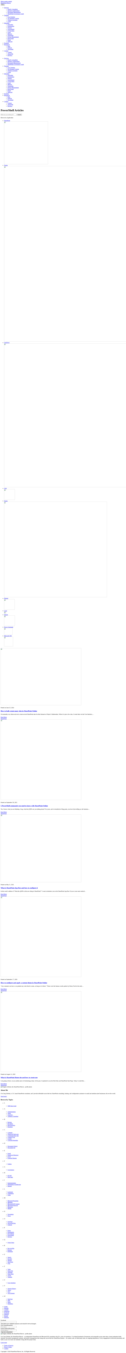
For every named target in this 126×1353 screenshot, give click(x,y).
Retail (9, 40)
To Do (9, 1275)
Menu (2, 4)
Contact (6, 51)
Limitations (11, 1193)
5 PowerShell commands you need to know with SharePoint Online (24, 806)
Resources (7, 44)
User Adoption (12, 1283)
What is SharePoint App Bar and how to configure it (19, 888)
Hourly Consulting (13, 9)
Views (9, 1290)
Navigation (11, 1214)
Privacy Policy (8, 1347)
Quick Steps (11, 1242)
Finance (10, 27)
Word (9, 1302)
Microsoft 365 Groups (14, 1204)
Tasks (9, 1269)
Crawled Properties (13, 1140)
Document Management (14, 12)
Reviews (10, 55)
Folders (10, 1164)
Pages (9, 1230)
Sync (9, 1263)
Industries (6, 23)
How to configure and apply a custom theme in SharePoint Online (24, 983)
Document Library (13, 1146)
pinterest (6, 1314)
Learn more (4, 1342)
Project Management (13, 37)
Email (9, 1153)
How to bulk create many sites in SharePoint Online (19, 711)
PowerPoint (11, 1233)
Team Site (10, 1271)
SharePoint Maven (6, 3)
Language (10, 1192)
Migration (10, 1207)
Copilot (10, 1139)
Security (10, 1259)
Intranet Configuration (14, 10)
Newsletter (10, 49)
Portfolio (6, 43)
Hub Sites (10, 1177)
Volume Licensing (12, 20)
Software (10, 41)
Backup (10, 1122)
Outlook (10, 1225)
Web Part (10, 1299)
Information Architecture (14, 1184)
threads (6, 1316)
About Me (10, 54)
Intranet (10, 1186)
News (9, 1216)
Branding (10, 1127)
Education (10, 24)
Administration (12, 1112)
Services (6, 7)
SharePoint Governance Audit (16, 14)
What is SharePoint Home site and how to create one (19, 1077)
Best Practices (11, 1125)
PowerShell (11, 1235)
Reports (10, 1250)
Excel (9, 1156)
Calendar (10, 1132)
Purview (10, 1237)
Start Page (10, 1262)
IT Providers (11, 31)
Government (11, 29)
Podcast (10, 47)
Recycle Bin (11, 1248)
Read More (4, 717)
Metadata (10, 1202)
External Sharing (12, 1158)
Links (9, 1195)
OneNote (10, 1221)
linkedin (6, 1308)
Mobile (9, 1208)
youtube (6, 1309)
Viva (9, 1291)
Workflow (10, 1303)
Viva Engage (11, 1293)
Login (9, 21)
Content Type (11, 1137)
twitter (6, 1306)
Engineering (11, 26)
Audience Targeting (13, 1116)
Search (19, 114)
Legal (9, 32)
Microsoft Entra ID (13, 1205)
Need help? (4, 1096)
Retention (10, 1251)
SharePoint (4, 718)
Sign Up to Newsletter (6, 1332)
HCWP (10, 1175)
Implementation (12, 1183)
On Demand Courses (13, 18)
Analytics (10, 1115)
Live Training (11, 17)
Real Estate (11, 38)
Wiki (9, 1300)
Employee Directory (13, 1155)
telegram (6, 1317)
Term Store (11, 1274)
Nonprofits (10, 35)
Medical (10, 34)
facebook (6, 1313)
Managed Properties (13, 1201)
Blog (9, 46)
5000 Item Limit (12, 1106)
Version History (12, 1288)
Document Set (11, 1147)
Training (6, 15)
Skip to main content (6, 1)
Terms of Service (8, 1345)
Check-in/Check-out (13, 1134)
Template (10, 1272)
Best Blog (10, 1123)
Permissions (11, 1232)
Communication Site (13, 1135)
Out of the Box (12, 1223)
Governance (11, 1170)
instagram (6, 1311)
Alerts (9, 1113)
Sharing (10, 1260)
